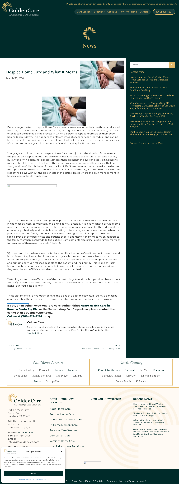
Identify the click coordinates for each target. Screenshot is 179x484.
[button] (61, 451)
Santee (37, 381)
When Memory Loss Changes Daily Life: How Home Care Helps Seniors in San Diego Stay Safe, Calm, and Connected (152, 106)
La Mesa (72, 370)
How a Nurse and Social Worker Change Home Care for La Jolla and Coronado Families (150, 80)
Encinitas (158, 370)
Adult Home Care (60, 408)
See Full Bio (33, 333)
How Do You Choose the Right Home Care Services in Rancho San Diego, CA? (151, 115)
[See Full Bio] (41, 333)
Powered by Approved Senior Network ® (126, 481)
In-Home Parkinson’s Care (66, 419)
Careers (144, 11)
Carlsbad (130, 370)
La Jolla (59, 370)
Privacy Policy (41, 479)
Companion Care (60, 435)
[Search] (172, 65)
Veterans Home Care (62, 441)
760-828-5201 (26, 432)
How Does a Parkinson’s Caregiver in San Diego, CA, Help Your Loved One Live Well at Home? (151, 124)
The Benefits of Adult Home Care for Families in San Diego (148, 89)
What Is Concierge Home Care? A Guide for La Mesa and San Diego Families (152, 96)
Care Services (84, 11)
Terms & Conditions (95, 481)
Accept (33, 473)
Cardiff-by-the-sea (109, 370)
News (134, 11)
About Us (112, 11)
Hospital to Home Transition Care (67, 447)
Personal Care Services (63, 430)
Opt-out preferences (26, 479)
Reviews (124, 11)
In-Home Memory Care (64, 424)
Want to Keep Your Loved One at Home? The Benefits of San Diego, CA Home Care (151, 133)
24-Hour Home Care (62, 414)
